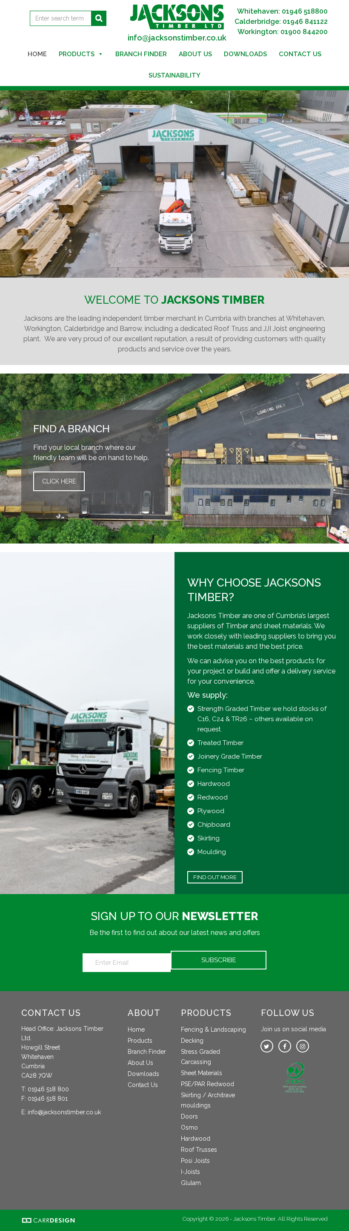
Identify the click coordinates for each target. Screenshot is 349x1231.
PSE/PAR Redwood (207, 1084)
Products (76, 54)
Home (37, 54)
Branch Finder (141, 54)
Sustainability (174, 75)
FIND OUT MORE (215, 877)
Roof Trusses (199, 1149)
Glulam (191, 1182)
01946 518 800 (48, 1089)
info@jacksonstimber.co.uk (177, 37)
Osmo (189, 1127)
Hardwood (195, 1138)
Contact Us (300, 54)
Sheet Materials (201, 1073)
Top (328, 1210)
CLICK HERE (59, 481)
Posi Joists (195, 1160)
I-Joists (190, 1171)
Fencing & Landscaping (213, 1029)
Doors (189, 1116)
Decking (192, 1040)
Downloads (245, 54)
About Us (195, 54)
